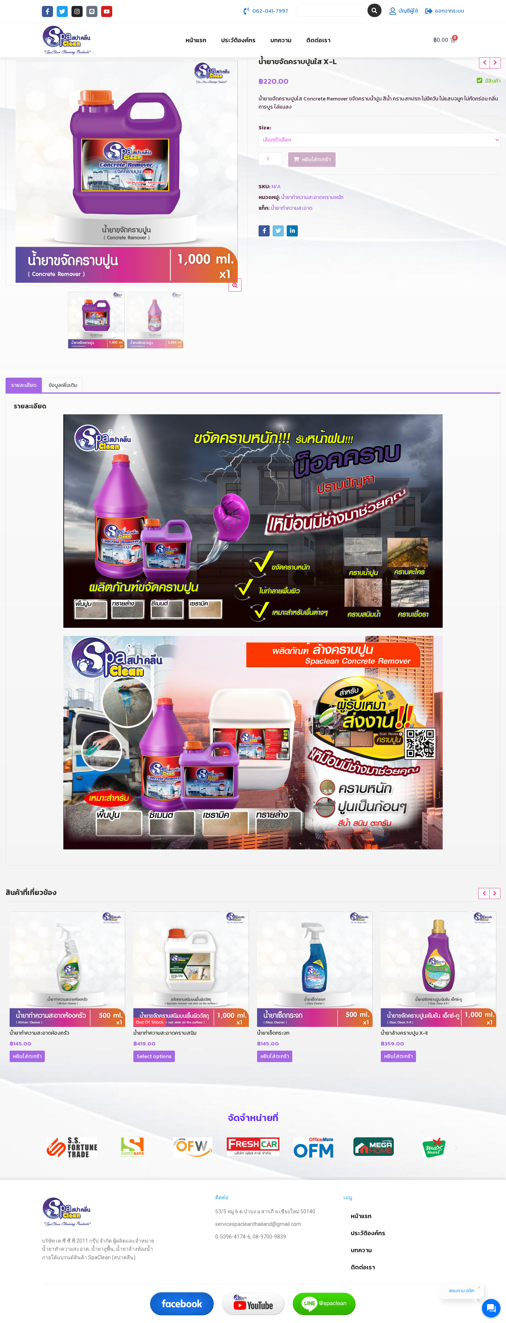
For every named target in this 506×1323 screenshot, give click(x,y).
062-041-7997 (270, 11)
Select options (154, 1056)
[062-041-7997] (246, 11)
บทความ (281, 40)
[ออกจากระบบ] (429, 11)
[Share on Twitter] (278, 230)
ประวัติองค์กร (238, 40)
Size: (265, 128)
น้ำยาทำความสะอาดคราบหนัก (312, 197)
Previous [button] (18, 169)
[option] (126, 171)
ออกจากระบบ (449, 11)
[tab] (24, 386)
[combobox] (331, 10)
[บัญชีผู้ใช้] (392, 11)
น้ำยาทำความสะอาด (291, 208)
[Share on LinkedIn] (292, 230)
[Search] (374, 10)
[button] (50, 1147)
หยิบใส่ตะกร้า (316, 159)
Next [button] (234, 169)
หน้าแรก (196, 40)
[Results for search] (331, 21)
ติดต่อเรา (318, 40)
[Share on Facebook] (264, 230)
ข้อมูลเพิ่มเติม (63, 385)
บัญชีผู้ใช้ (408, 11)
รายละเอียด (23, 385)
